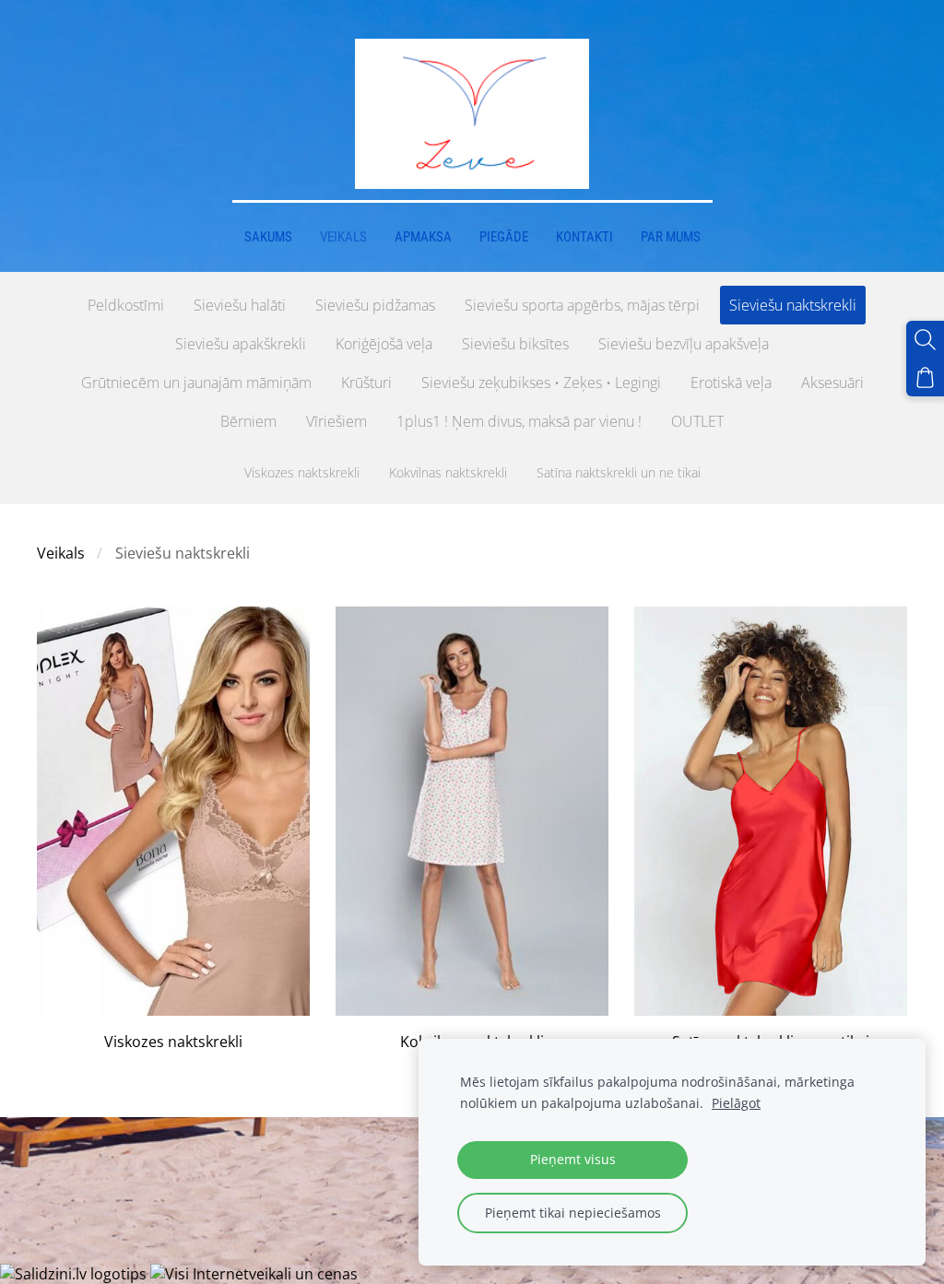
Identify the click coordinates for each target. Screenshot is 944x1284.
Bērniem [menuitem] (248, 421)
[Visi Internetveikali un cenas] (254, 1274)
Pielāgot (736, 1103)
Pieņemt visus (573, 1159)
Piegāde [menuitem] (503, 237)
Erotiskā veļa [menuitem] (731, 382)
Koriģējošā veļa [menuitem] (384, 344)
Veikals (61, 553)
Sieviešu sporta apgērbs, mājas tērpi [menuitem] (582, 305)
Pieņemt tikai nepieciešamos (573, 1212)
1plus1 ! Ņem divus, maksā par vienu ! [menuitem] (519, 421)
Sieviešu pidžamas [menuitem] (375, 305)
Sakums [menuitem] (268, 237)
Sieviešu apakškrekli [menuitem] (240, 344)
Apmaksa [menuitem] (423, 237)
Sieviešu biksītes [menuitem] (515, 344)
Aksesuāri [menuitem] (832, 382)
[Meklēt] (925, 340)
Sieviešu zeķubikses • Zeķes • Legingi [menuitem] (541, 382)
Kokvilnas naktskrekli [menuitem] (448, 472)
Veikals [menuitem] (343, 237)
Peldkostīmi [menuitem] (126, 305)
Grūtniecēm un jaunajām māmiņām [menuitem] (196, 382)
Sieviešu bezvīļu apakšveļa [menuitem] (683, 344)
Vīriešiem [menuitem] (336, 421)
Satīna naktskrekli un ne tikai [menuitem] (619, 472)
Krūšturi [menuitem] (366, 382)
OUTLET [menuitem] (697, 421)
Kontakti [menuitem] (584, 237)
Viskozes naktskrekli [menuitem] (302, 472)
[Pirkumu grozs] (925, 377)
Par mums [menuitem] (671, 237)
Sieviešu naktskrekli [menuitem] (792, 305)
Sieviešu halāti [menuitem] (240, 305)
